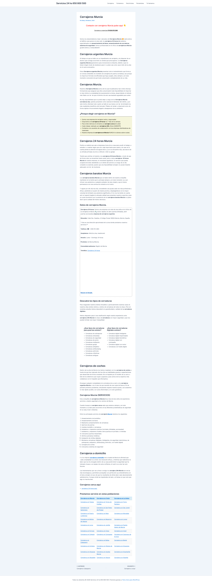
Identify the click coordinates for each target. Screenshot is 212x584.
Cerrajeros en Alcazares (121, 546)
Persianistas (140, 3)
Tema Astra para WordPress (131, 580)
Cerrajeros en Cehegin (88, 534)
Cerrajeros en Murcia (87, 498)
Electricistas (130, 3)
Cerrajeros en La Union (121, 498)
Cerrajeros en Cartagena (104, 534)
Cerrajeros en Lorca (87, 525)
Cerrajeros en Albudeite (88, 557)
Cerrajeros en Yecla (103, 498)
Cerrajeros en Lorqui (120, 519)
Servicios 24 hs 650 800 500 (71, 3)
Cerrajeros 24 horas (93, 250)
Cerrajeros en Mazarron (104, 519)
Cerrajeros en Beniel (120, 540)
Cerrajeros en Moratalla (121, 513)
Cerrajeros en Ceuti (120, 531)
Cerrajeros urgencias (106, 30)
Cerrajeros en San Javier (122, 508)
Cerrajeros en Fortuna (87, 531)
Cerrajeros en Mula (103, 513)
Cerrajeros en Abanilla (121, 557)
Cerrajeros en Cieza (103, 531)
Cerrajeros (110, 3)
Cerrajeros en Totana (87, 502)
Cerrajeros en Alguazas (88, 552)
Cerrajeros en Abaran (103, 557)
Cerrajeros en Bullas (103, 540)
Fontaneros (120, 3)
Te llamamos (150, 3)
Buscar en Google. (87, 292)
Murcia (110, 414)
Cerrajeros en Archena (88, 546)
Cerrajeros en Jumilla (103, 525)
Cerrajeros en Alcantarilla (122, 552)
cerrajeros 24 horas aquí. (89, 488)
